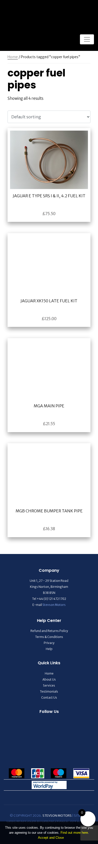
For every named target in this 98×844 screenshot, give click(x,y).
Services (49, 685)
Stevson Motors (54, 605)
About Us (49, 679)
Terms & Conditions (49, 637)
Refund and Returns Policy (49, 631)
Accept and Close (51, 837)
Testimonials (49, 691)
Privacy (49, 643)
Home (13, 57)
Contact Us (49, 697)
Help (49, 649)
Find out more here (74, 832)
